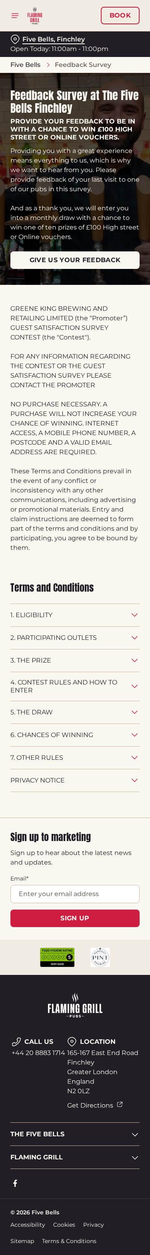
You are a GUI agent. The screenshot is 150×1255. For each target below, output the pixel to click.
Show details (107, 720)
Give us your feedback (75, 260)
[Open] (15, 15)
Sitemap (22, 1241)
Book (120, 15)
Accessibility (27, 1224)
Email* (19, 878)
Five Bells (25, 65)
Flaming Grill (36, 1157)
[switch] (129, 638)
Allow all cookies (75, 745)
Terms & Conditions (69, 1241)
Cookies (64, 1224)
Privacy (93, 1224)
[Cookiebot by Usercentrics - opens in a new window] (107, 476)
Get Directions (90, 1105)
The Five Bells (37, 1134)
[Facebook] (15, 1183)
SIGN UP (74, 918)
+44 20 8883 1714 (38, 1053)
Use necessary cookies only (75, 771)
